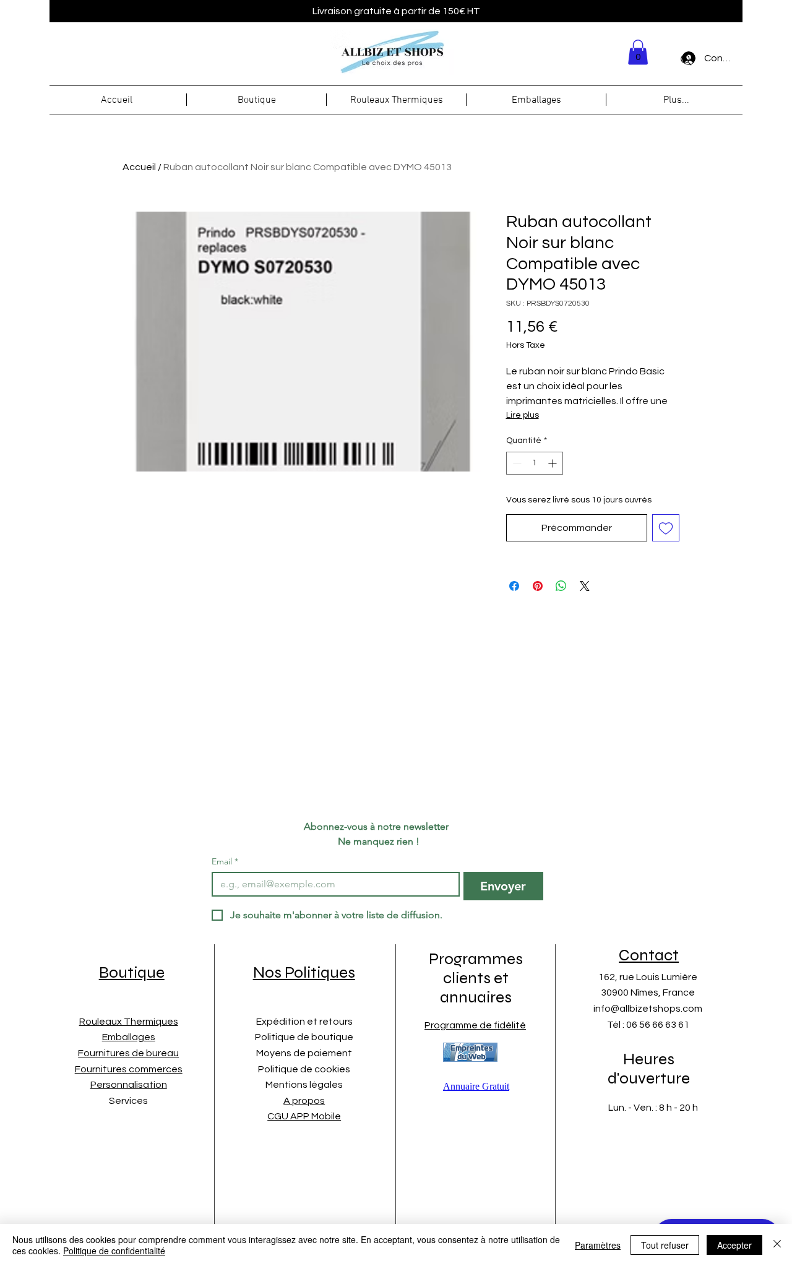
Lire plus (522, 415)
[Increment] (553, 463)
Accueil (139, 167)
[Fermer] (777, 1245)
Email (225, 861)
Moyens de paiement (304, 1053)
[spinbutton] (534, 463)
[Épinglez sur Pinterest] (537, 586)
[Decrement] (515, 463)
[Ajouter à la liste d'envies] (665, 527)
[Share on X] (584, 586)
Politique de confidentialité (114, 1250)
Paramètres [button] (598, 1245)
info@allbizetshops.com (647, 1009)
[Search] (686, 60)
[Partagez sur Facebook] (514, 586)
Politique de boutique (304, 1037)
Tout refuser (665, 1245)
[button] (637, 52)
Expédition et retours (304, 1022)
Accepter (734, 1245)
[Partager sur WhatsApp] (561, 586)
